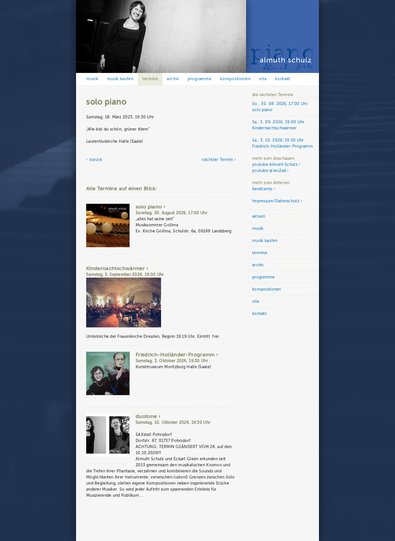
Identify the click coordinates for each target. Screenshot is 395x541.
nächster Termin (217, 159)
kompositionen (235, 79)
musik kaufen (120, 79)
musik (92, 79)
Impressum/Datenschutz (275, 201)
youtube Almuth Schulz (275, 164)
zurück (95, 159)
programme (199, 79)
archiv (173, 79)
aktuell (258, 216)
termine (150, 79)
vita (262, 79)
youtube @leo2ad (269, 170)
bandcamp (262, 189)
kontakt (282, 79)
